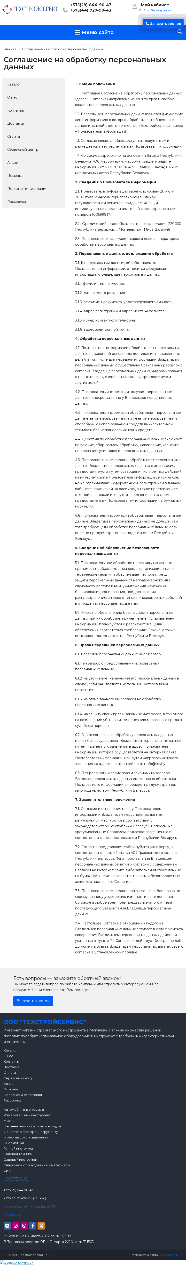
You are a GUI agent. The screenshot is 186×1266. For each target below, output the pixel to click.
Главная (10, 49)
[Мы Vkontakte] (7, 1226)
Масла (9, 1121)
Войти (144, 10)
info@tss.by (13, 1214)
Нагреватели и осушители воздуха (32, 1126)
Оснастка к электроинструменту (31, 1132)
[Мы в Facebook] (32, 1226)
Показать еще (16, 1178)
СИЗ (7, 1171)
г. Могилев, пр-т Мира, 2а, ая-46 (29, 1206)
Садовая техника (18, 1154)
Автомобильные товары (24, 1109)
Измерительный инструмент (27, 1115)
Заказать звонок (165, 23)
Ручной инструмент (20, 1148)
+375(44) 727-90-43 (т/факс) (25, 1198)
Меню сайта (97, 32)
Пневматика (14, 1143)
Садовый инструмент (21, 1159)
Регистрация (161, 10)
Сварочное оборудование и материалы (37, 1165)
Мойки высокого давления (26, 1137)
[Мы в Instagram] (15, 1226)
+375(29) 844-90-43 (90, 5)
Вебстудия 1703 (170, 1255)
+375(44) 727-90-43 (90, 10)
